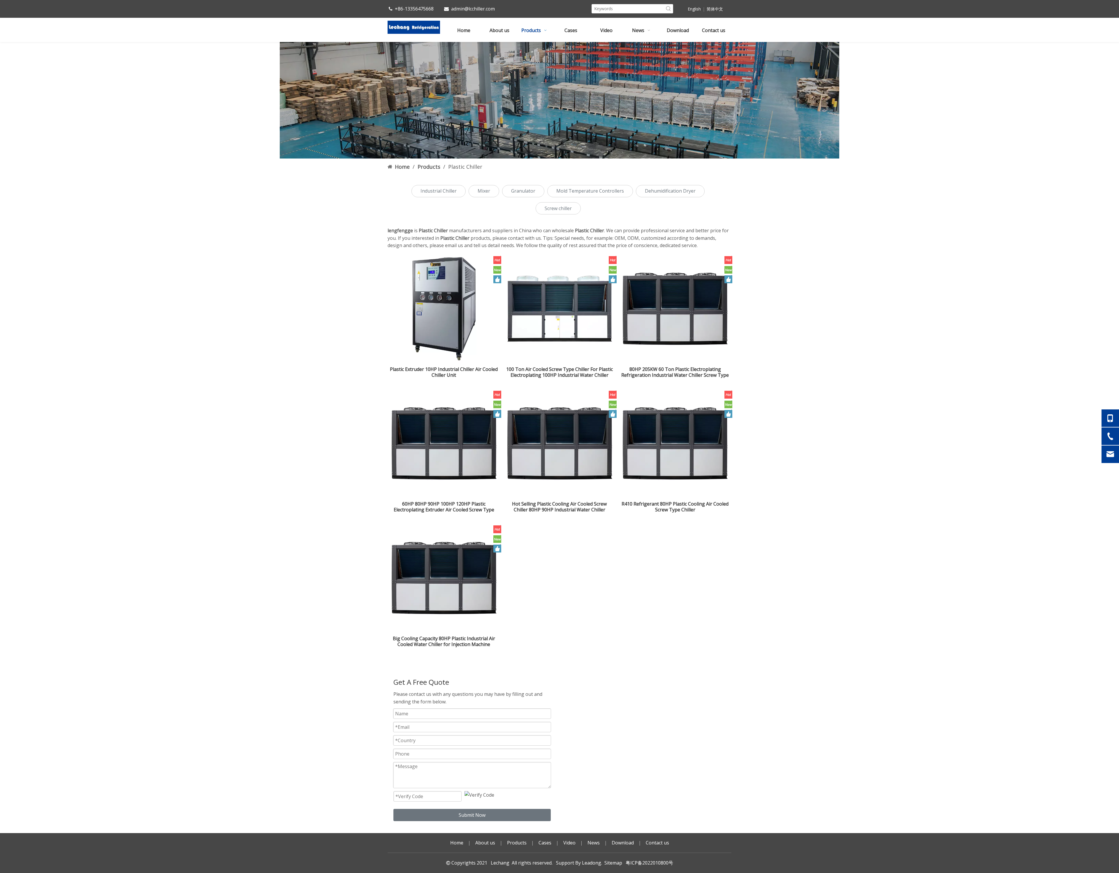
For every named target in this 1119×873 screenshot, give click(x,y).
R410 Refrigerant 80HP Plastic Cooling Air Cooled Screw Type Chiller (675, 507)
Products (517, 842)
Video (569, 842)
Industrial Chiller (438, 191)
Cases (545, 842)
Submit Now (472, 815)
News (593, 842)
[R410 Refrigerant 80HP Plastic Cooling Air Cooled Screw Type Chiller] (675, 443)
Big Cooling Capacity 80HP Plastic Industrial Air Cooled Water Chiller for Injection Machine (444, 641)
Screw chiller (558, 208)
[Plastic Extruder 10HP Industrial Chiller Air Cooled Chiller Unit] (444, 308)
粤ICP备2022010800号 (648, 863)
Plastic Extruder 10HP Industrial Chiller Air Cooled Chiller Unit (444, 372)
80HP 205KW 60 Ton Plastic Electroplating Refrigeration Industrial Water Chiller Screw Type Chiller (675, 372)
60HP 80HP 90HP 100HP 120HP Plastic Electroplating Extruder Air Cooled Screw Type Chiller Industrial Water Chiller (444, 507)
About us (485, 842)
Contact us (657, 842)
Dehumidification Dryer (670, 191)
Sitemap (613, 863)
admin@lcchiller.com (473, 9)
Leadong (591, 863)
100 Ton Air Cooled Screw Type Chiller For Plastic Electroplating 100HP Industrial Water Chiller (559, 372)
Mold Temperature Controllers (590, 191)
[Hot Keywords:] (668, 8)
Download (623, 842)
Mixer (484, 191)
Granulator (523, 191)
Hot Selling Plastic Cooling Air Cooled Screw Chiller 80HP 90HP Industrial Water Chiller (559, 507)
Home (456, 842)
